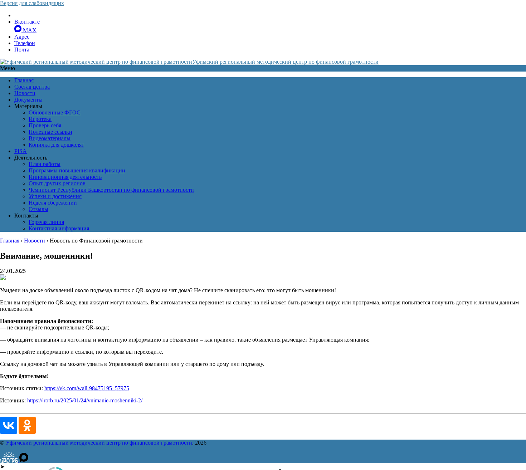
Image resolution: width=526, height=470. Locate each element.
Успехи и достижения (55, 196)
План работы (44, 164)
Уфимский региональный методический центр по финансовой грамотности (285, 62)
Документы (28, 100)
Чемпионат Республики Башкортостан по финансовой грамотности (111, 190)
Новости (24, 93)
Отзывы (38, 209)
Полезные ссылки (50, 132)
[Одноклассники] (27, 425)
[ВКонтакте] (8, 425)
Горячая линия (46, 222)
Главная (24, 80)
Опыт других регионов (57, 183)
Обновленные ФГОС (55, 112)
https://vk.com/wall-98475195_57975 (86, 388)
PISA (20, 151)
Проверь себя (45, 125)
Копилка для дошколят (56, 145)
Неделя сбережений (53, 203)
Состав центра (32, 87)
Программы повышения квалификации (77, 170)
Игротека (40, 119)
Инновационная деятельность (65, 177)
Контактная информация (59, 228)
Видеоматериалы (49, 138)
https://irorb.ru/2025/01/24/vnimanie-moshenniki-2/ (84, 400)
